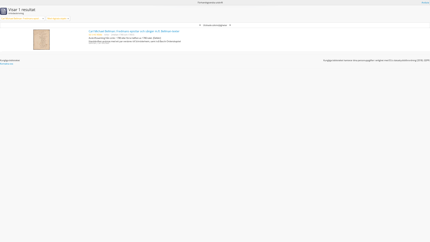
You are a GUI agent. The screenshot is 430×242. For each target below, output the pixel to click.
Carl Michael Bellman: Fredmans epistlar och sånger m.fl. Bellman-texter (134, 31)
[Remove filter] (43, 18)
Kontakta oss (6, 63)
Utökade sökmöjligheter (215, 25)
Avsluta (425, 2)
